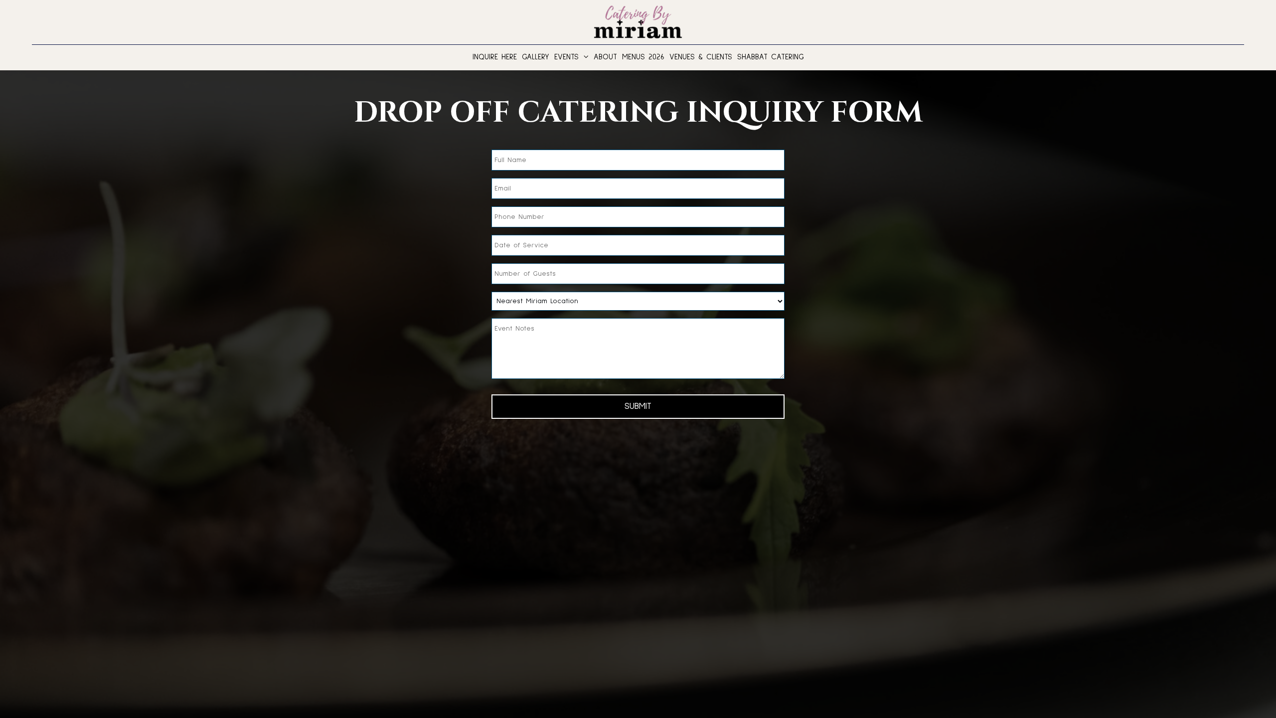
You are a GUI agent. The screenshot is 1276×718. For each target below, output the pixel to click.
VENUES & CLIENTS (700, 57)
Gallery (535, 57)
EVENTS (568, 57)
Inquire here (495, 57)
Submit (638, 406)
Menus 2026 (643, 57)
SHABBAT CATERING (770, 57)
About (605, 57)
